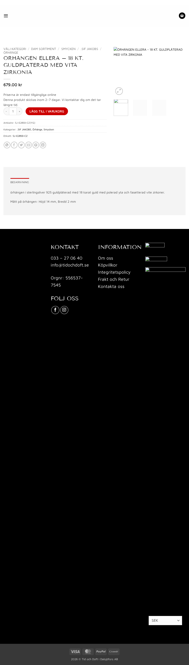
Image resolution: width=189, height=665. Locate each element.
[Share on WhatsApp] (7, 145)
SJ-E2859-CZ (20, 135)
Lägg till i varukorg (47, 111)
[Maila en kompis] (28, 145)
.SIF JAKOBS (89, 49)
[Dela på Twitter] (21, 145)
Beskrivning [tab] (19, 182)
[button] (5, 15)
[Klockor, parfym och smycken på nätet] (77, 15)
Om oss (105, 258)
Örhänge (10, 52)
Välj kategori (14, 49)
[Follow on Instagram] (64, 310)
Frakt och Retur (113, 279)
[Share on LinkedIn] (43, 145)
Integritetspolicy (114, 272)
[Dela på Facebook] (14, 145)
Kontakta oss (111, 286)
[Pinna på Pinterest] (35, 145)
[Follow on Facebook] (55, 310)
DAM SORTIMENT (43, 49)
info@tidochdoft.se (70, 264)
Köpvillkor (107, 264)
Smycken (68, 49)
